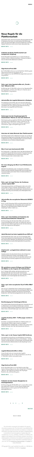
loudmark (23, 448)
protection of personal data (17, 441)
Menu (30, 4)
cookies (28, 441)
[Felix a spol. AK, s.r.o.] (9, 4)
